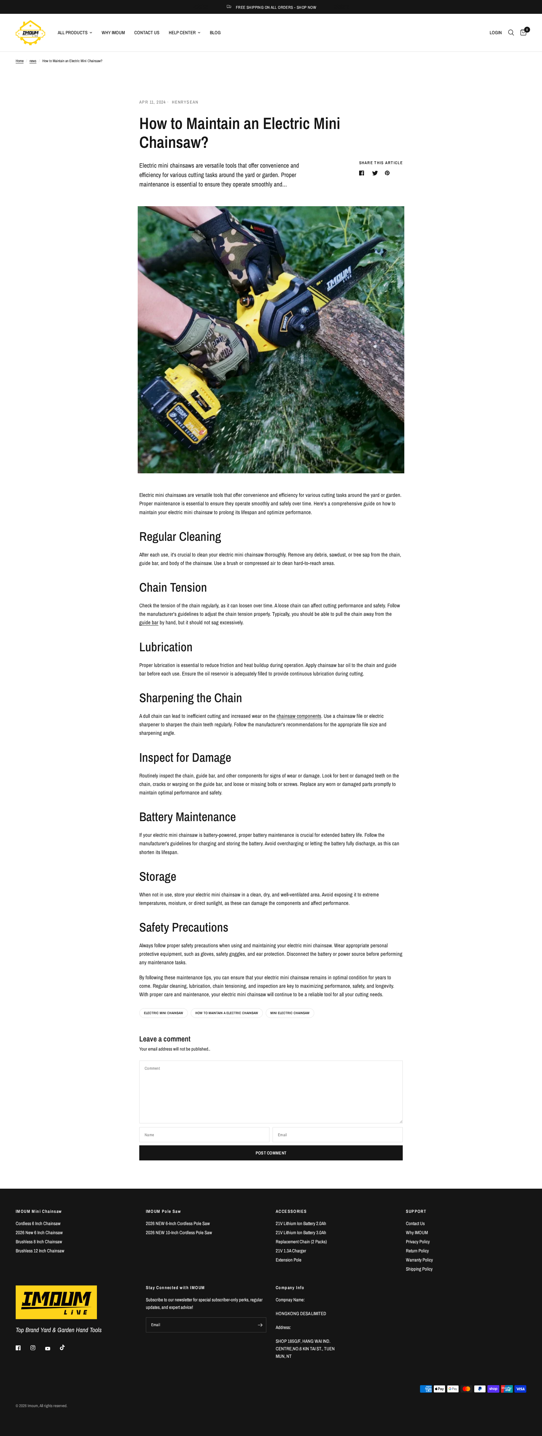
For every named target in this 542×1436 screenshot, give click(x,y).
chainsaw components (299, 715)
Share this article (381, 163)
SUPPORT (416, 1211)
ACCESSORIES (291, 1211)
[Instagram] (37, 1348)
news (32, 60)
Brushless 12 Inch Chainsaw (40, 1250)
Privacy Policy (418, 1241)
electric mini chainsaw (163, 1013)
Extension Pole (288, 1259)
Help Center (182, 32)
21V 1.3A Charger (291, 1250)
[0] (521, 32)
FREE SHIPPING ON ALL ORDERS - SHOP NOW (276, 7)
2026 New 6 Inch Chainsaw (39, 1232)
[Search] (511, 32)
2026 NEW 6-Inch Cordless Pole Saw (178, 1223)
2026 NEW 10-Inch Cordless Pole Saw (179, 1232)
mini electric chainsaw (290, 1013)
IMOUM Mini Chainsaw (39, 1211)
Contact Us (146, 32)
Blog (215, 32)
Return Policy (417, 1250)
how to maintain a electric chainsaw (226, 1013)
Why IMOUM (113, 32)
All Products (73, 32)
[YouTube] (52, 1349)
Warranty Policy (419, 1259)
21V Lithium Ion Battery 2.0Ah (301, 1223)
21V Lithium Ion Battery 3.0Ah (301, 1232)
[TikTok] (67, 1347)
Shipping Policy (419, 1269)
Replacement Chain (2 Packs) (301, 1241)
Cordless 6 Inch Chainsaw (38, 1223)
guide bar (148, 622)
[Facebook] (22, 1348)
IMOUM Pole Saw (163, 1211)
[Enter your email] (260, 1324)
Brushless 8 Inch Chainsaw (39, 1241)
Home (20, 60)
